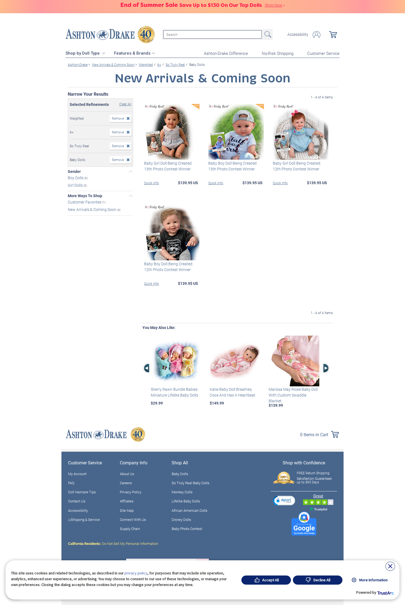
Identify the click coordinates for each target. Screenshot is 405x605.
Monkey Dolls (182, 491)
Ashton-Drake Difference (226, 53)
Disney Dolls (181, 519)
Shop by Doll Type (83, 53)
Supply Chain (130, 528)
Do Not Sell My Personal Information (113, 543)
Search (267, 34)
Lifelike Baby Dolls (186, 501)
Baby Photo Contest (187, 528)
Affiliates (127, 501)
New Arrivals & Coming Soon (92, 209)
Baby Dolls (180, 473)
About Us (127, 473)
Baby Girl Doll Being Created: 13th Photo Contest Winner (168, 166)
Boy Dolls (76, 177)
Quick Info (151, 183)
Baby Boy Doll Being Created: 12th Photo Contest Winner (168, 266)
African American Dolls (189, 510)
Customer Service (323, 53)
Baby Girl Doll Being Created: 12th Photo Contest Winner (297, 166)
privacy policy (136, 573)
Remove (118, 118)
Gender (74, 171)
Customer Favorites (85, 202)
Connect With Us (133, 519)
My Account (77, 473)
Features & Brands (132, 53)
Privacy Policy (130, 491)
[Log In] (316, 34)
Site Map (127, 510)
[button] (284, 500)
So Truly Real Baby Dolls (190, 482)
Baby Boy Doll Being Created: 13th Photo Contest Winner (232, 166)
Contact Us (76, 501)
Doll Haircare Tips (82, 491)
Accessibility (297, 34)
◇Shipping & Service (84, 519)
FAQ (71, 482)
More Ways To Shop (85, 196)
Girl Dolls (75, 185)
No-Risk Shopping (277, 53)
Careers (126, 482)
